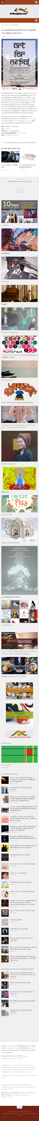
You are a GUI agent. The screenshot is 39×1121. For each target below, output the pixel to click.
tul (4, 36)
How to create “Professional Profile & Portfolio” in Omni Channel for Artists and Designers (19, 652)
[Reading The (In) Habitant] (19, 529)
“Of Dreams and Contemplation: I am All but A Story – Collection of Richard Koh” (18, 426)
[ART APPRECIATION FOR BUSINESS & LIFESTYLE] (5, 994)
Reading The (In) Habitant (10, 543)
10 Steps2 (5, 225)
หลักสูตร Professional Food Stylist (13, 676)
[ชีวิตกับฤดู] (19, 478)
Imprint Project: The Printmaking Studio (22, 891)
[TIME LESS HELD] (19, 369)
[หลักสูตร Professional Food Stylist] (19, 665)
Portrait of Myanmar (8, 464)
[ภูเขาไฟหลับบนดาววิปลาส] (19, 570)
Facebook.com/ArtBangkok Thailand (12, 1058)
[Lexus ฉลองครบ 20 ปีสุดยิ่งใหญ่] (10, 156)
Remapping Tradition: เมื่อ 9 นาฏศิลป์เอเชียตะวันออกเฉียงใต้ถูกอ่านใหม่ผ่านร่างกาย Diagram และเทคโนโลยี (23, 828)
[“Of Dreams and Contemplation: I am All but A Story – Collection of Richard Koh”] (19, 414)
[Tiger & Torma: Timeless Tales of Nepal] (5, 913)
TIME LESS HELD (7, 380)
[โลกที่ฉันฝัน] (19, 239)
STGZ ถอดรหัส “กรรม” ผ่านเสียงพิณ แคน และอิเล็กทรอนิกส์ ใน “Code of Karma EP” (23, 846)
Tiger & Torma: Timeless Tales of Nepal (22, 910)
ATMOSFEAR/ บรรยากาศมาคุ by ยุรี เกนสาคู (17, 402)
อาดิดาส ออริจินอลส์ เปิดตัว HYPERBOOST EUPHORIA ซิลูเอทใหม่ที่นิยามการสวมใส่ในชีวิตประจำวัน (23, 958)
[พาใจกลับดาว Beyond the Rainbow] (5, 884)
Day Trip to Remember (9, 332)
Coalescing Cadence (16, 920)
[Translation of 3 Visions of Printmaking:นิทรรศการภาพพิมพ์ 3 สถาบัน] (19, 344)
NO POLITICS (6, 765)
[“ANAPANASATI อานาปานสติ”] (5, 931)
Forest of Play (6, 514)
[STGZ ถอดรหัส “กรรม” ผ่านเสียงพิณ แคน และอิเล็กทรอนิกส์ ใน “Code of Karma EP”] (5, 848)
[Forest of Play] (19, 503)
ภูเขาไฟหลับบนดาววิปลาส (10, 597)
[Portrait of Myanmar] (19, 446)
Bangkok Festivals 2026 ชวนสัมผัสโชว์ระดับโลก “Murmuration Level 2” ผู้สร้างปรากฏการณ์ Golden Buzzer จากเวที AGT (23, 902)
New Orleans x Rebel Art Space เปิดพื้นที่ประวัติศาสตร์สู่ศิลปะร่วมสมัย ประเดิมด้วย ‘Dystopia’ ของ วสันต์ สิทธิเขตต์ (22, 798)
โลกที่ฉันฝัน (5, 253)
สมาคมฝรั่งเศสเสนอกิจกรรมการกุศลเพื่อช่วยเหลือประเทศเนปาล (20, 142)
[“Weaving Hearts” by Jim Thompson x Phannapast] (5, 940)
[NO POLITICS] (19, 754)
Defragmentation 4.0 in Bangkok (20, 855)
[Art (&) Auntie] (19, 611)
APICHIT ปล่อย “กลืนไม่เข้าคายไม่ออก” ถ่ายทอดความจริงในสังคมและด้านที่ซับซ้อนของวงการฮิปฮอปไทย (22, 779)
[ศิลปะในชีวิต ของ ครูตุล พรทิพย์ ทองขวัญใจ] (5, 1003)
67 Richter (5, 281)
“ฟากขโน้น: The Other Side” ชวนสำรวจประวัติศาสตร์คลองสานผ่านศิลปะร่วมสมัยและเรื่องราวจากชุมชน (23, 818)
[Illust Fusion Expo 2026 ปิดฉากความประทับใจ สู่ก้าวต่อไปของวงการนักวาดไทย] (5, 949)
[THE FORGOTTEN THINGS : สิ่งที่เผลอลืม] (5, 866)
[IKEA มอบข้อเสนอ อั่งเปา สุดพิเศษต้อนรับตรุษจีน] (29, 156)
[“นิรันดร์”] (19, 293)
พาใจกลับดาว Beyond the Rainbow (20, 882)
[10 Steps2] (19, 211)
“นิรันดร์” (4, 304)
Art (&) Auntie (6, 625)
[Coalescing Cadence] (5, 922)
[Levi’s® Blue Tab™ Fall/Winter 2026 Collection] (5, 790)
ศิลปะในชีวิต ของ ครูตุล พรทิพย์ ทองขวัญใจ (22, 1001)
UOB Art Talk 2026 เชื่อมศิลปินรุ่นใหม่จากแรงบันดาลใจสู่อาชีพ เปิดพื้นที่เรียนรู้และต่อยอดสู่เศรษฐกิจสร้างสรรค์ (23, 808)
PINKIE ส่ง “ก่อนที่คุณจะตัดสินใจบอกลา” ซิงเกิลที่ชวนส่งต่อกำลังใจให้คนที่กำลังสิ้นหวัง (23, 837)
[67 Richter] (19, 268)
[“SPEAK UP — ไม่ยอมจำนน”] (5, 875)
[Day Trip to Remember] (19, 318)
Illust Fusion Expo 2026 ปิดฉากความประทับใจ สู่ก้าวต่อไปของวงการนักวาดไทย (23, 948)
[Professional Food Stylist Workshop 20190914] (5, 1012)
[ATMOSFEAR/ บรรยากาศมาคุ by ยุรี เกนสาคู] (19, 391)
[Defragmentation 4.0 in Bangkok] (5, 857)
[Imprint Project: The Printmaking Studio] (5, 894)
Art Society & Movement (10, 25)
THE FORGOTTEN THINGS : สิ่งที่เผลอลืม (22, 864)
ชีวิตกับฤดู (5, 492)
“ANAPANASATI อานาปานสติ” (19, 929)
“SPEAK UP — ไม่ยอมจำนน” (18, 873)
